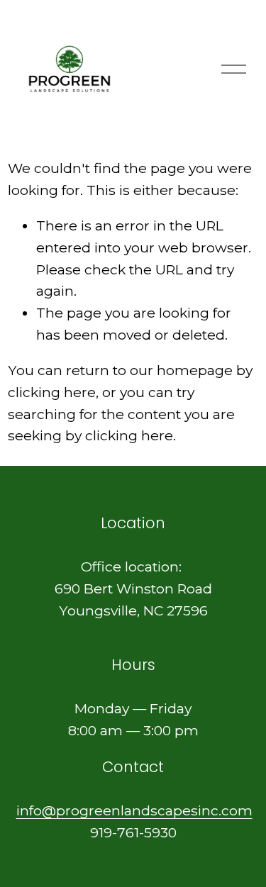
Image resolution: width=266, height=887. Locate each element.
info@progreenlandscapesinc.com (134, 810)
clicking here (52, 392)
